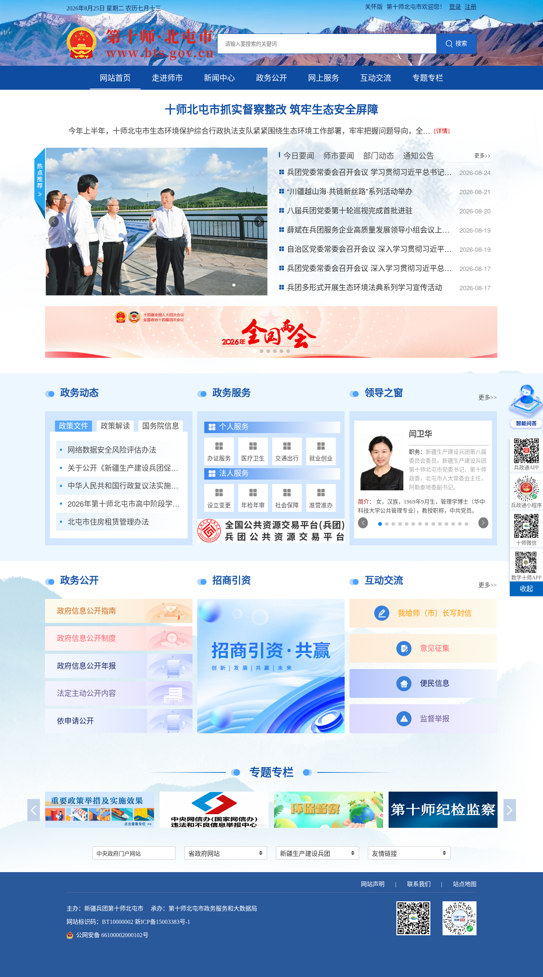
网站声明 (373, 884)
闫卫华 (420, 433)
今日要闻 (298, 155)
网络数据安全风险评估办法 (112, 450)
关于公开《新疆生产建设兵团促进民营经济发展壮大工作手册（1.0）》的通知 (124, 468)
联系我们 (419, 884)
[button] (233, 285)
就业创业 (321, 458)
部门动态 (378, 155)
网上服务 (323, 77)
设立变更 (219, 505)
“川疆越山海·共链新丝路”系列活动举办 (350, 191)
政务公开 (271, 77)
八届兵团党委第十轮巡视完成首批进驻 (350, 210)
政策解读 (115, 426)
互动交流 (375, 77)
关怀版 (374, 7)
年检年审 (253, 505)
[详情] (442, 131)
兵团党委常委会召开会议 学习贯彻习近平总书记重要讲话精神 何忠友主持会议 (415, 172)
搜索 (461, 43)
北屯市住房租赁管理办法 (108, 522)
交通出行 (287, 458)
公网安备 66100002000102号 (112, 935)
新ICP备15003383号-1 (162, 922)
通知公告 (418, 155)
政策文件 (73, 426)
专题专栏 (427, 77)
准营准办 (321, 505)
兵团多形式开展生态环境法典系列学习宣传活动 (364, 287)
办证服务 (219, 458)
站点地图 (465, 884)
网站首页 (115, 77)
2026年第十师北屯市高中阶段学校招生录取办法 (124, 503)
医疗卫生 (253, 458)
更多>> (482, 155)
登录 (455, 7)
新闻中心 (219, 77)
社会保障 (287, 505)
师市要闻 (338, 155)
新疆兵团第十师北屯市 (113, 908)
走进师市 (167, 77)
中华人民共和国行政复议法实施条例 (124, 485)
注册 (471, 7)
